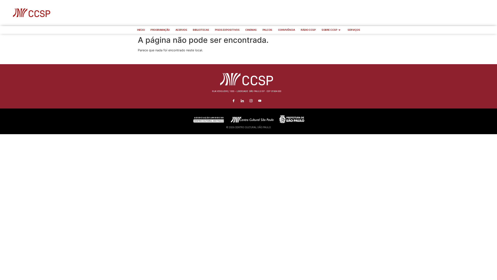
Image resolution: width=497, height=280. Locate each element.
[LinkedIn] (476, 13)
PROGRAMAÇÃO (160, 29)
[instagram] (484, 13)
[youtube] (493, 13)
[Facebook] (467, 13)
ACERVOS (181, 29)
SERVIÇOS (354, 29)
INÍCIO (141, 29)
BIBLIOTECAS (201, 29)
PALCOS (267, 29)
